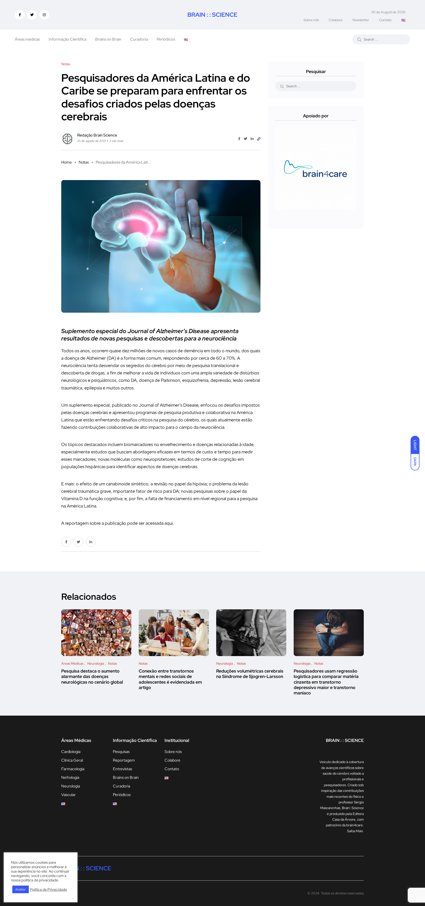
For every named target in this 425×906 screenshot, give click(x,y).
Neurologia (70, 786)
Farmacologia (72, 768)
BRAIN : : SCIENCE (212, 14)
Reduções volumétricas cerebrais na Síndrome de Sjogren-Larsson (249, 673)
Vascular (68, 794)
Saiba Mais (355, 831)
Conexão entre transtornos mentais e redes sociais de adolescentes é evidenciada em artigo (170, 679)
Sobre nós (311, 20)
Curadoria (139, 39)
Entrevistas (122, 768)
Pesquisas (121, 751)
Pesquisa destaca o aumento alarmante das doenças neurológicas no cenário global (92, 676)
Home (66, 162)
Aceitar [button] (20, 889)
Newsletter (360, 20)
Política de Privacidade (48, 889)
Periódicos (166, 39)
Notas (84, 162)
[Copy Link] (258, 139)
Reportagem (124, 760)
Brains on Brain (108, 39)
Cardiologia (70, 751)
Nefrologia (70, 777)
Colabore (336, 20)
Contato (385, 20)
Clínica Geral (72, 760)
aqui (169, 523)
